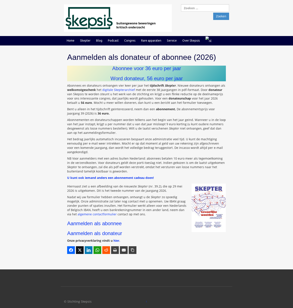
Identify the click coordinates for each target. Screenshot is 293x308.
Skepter (85, 40)
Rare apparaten (151, 40)
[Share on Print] (115, 250)
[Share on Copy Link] (132, 250)
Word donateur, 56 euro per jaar (146, 78)
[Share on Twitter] (80, 250)
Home (70, 40)
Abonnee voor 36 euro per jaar (146, 68)
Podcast (113, 40)
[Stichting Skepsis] (118, 18)
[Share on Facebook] (71, 250)
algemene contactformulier (97, 214)
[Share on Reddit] (106, 250)
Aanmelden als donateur (94, 233)
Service (172, 40)
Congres (130, 40)
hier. (116, 241)
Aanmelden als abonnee (94, 223)
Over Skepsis (191, 40)
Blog (99, 40)
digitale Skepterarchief (118, 90)
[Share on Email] (124, 250)
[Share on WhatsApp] (97, 250)
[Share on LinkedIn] (88, 250)
